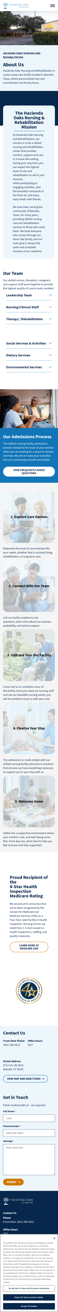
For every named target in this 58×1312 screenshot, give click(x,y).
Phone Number (12, 1126)
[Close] (54, 1238)
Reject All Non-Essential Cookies (29, 1297)
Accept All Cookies (29, 1306)
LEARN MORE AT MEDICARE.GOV (29, 947)
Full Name (9, 1111)
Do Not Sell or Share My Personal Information (29, 1288)
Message (8, 1140)
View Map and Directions (24, 1078)
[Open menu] (52, 5)
